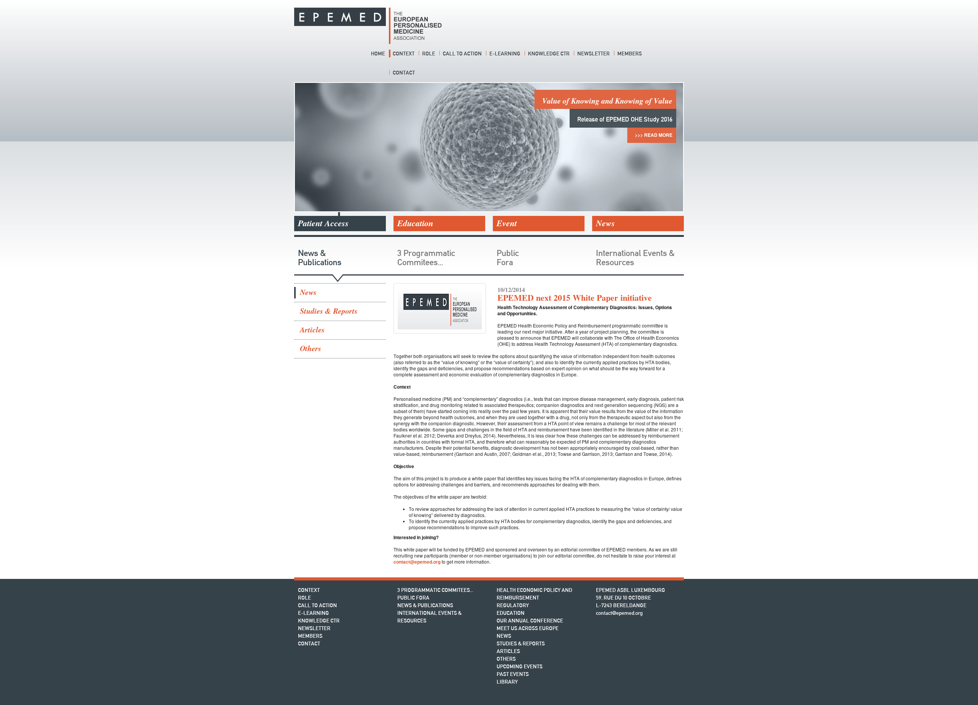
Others (310, 348)
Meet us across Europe (528, 628)
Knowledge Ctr (549, 53)
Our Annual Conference (530, 620)
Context (404, 53)
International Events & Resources (635, 257)
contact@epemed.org (416, 562)
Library (507, 682)
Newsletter (593, 53)
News (605, 223)
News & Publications (320, 257)
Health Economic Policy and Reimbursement (534, 594)
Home (378, 53)
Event (507, 223)
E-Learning (504, 53)
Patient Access (323, 223)
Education (415, 223)
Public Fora (508, 257)
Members (629, 53)
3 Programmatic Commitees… (426, 257)
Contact (404, 73)
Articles (312, 330)
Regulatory (513, 605)
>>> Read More (324, 135)
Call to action (462, 53)
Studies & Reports (329, 311)
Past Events (513, 674)
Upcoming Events (519, 666)
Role (428, 53)
